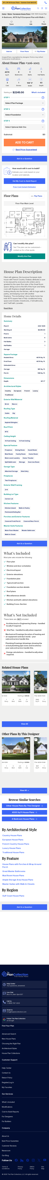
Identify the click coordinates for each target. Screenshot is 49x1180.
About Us (5, 1136)
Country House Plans (12, 835)
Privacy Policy (20, 1168)
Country (8, 391)
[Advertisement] (24, 938)
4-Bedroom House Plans (23, 819)
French (27, 391)
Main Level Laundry (12, 458)
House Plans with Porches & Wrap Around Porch (21, 865)
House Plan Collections (11, 1053)
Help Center (6, 1068)
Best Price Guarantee (10, 1141)
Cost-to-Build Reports (10, 1112)
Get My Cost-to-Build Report (25, 181)
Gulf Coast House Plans (13, 896)
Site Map (42, 1168)
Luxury (35, 391)
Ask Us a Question (24, 159)
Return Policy (7, 1078)
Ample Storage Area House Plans (17, 880)
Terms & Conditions (6, 1168)
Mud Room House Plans (13, 875)
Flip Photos (41, 51)
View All (23, 790)
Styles (9, 14)
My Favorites (7, 1087)
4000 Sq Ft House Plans (23, 812)
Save (12, 24)
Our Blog (5, 1155)
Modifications (7, 1107)
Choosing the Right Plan (11, 1044)
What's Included (8, 1102)
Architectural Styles (9, 1048)
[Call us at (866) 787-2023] (45, 2)
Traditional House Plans (13, 852)
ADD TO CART (24, 142)
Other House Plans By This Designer (23, 806)
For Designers (7, 1117)
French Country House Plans (15, 844)
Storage (22, 462)
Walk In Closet (10, 534)
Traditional (9, 395)
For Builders (6, 1121)
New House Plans (9, 1039)
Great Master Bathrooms (13, 871)
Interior (9, 51)
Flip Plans (38, 196)
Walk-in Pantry (24, 508)
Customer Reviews (9, 1146)
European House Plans (21, 14)
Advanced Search (9, 1034)
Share (44, 24)
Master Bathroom (28, 530)
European (17, 391)
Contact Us (6, 1073)
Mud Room (9, 454)
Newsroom (6, 1151)
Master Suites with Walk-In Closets (18, 884)
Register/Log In (8, 1082)
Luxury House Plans (11, 848)
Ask (30, 24)
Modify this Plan (24, 256)
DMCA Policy (32, 1168)
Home (4, 14)
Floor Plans (24, 51)
